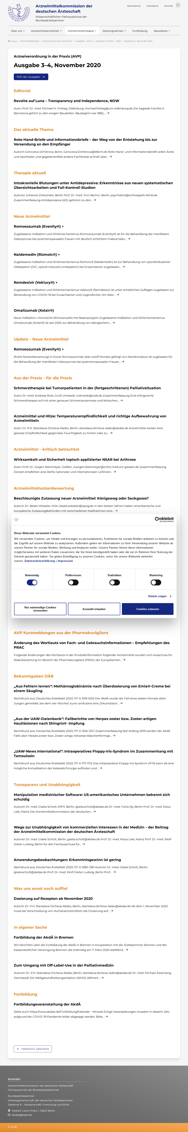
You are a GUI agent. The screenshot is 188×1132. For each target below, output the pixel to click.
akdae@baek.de (22, 1114)
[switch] (73, 582)
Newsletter (161, 30)
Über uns (16, 30)
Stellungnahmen (113, 30)
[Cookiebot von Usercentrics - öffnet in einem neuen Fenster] (158, 520)
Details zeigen (157, 596)
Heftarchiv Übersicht (35, 1049)
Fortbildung (139, 30)
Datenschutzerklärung (40, 560)
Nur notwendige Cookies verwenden (40, 609)
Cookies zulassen (147, 609)
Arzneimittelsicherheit (45, 30)
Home (14, 41)
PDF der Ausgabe (28, 77)
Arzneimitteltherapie (81, 30)
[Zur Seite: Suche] (178, 5)
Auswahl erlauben (94, 609)
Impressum (65, 560)
